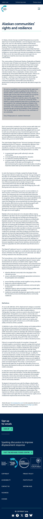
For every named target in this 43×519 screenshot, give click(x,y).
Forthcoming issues (21, 2)
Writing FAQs (27, 486)
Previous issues (37, 2)
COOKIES (4, 499)
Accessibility (6, 480)
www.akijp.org (29, 405)
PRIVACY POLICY (28, 474)
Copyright (5, 474)
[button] (40, 9)
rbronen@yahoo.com (17, 403)
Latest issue (5, 2)
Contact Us (6, 486)
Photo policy (28, 480)
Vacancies (5, 493)
